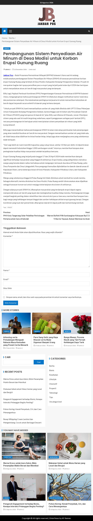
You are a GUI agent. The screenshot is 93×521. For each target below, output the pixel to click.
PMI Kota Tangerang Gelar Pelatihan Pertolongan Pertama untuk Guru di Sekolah (23, 215)
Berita (6, 48)
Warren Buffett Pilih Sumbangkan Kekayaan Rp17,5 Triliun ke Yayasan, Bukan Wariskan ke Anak (68, 215)
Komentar (8, 236)
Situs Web (7, 288)
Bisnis (51, 370)
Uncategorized (55, 401)
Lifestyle (52, 379)
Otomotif (53, 384)
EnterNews (54, 518)
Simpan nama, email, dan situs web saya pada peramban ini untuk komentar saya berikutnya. (43, 297)
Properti (52, 388)
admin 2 (8, 69)
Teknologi (53, 393)
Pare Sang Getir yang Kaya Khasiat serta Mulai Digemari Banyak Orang (46, 340)
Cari (7, 357)
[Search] (89, 31)
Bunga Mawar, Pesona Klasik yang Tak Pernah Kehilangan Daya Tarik (74, 340)
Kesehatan (53, 375)
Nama (6, 270)
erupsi (10, 207)
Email (6, 279)
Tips (51, 397)
